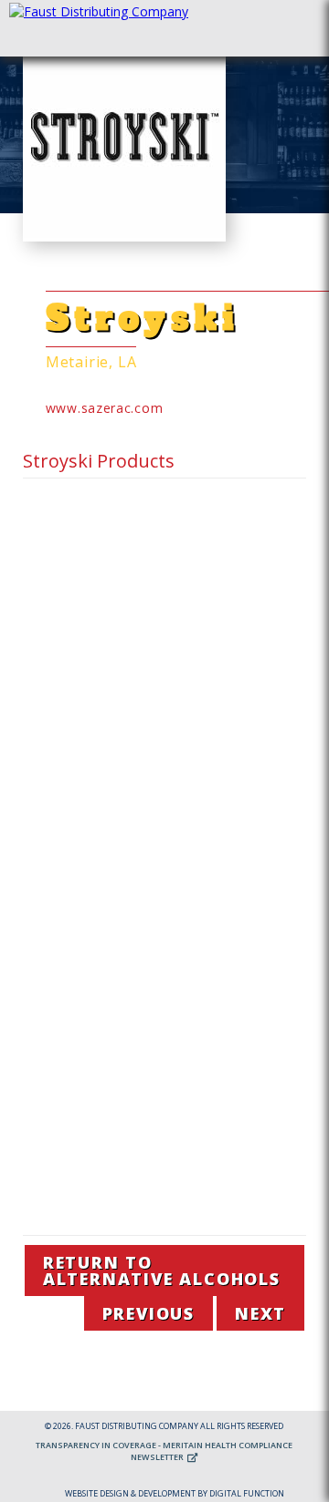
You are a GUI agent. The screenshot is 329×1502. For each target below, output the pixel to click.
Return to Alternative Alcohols (162, 1270)
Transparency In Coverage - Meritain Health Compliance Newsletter (164, 1451)
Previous (148, 1313)
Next (260, 1313)
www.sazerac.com (105, 408)
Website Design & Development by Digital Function (174, 1493)
